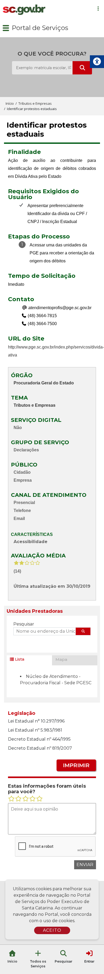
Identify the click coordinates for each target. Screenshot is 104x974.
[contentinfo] (52, 164)
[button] (6, 27)
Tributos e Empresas (34, 405)
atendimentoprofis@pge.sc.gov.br (59, 307)
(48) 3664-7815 (42, 315)
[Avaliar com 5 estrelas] (39, 799)
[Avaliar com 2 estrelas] (18, 799)
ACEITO (52, 930)
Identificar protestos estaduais (47, 129)
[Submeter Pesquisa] (82, 67)
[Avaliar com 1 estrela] (11, 799)
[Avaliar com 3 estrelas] (25, 799)
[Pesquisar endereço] (83, 631)
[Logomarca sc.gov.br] (24, 9)
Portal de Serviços (40, 28)
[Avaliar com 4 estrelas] (32, 799)
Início (10, 103)
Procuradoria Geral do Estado (44, 383)
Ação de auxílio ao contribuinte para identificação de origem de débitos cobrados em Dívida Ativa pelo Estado (52, 168)
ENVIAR (85, 864)
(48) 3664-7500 (42, 323)
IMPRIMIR (76, 765)
